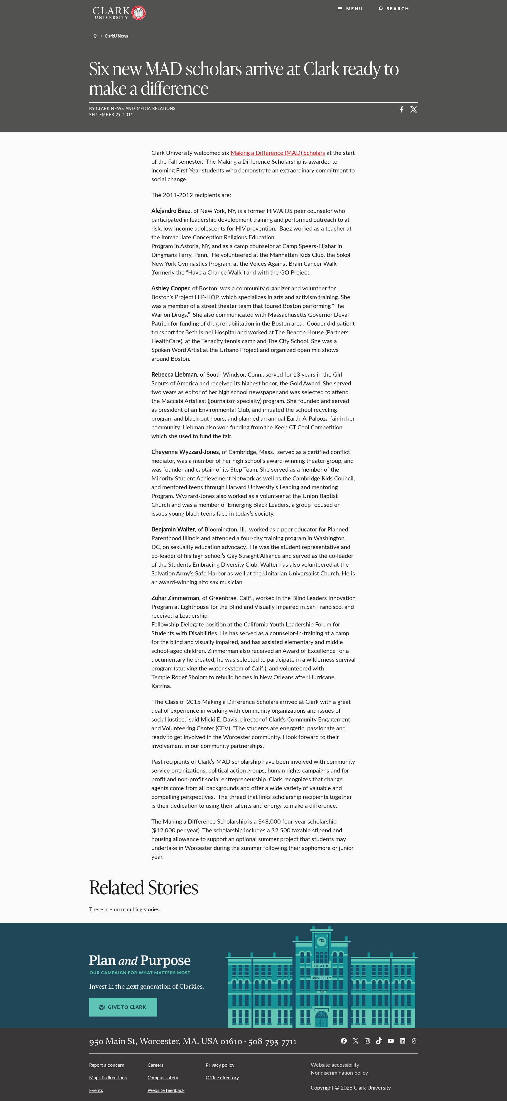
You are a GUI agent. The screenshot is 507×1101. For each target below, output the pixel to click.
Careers (155, 1065)
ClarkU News (116, 36)
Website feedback (166, 1090)
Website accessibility (335, 1064)
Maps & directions (108, 1077)
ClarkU (95, 36)
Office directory (222, 1077)
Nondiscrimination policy (339, 1072)
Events (96, 1090)
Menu (354, 8)
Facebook (402, 109)
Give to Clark (127, 1007)
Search (398, 8)
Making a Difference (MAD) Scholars (278, 152)
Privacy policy (220, 1065)
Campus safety (163, 1077)
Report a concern (106, 1065)
